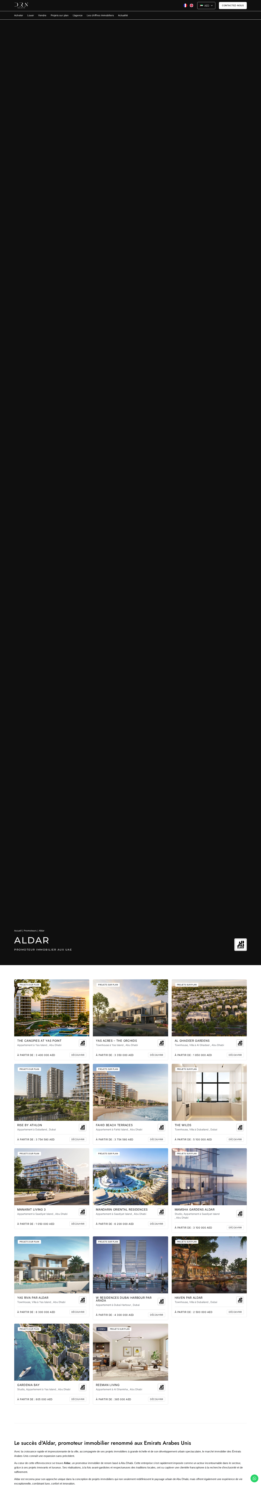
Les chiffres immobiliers (100, 15)
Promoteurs (30, 930)
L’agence (78, 15)
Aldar (17, 1479)
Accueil (17, 930)
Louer (30, 15)
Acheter (18, 15)
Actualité (123, 15)
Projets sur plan (60, 15)
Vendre (42, 15)
